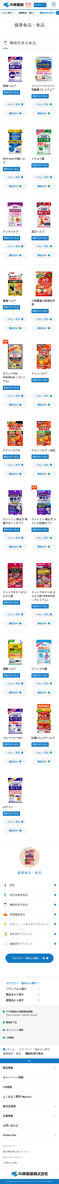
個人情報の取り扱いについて (16, 1151)
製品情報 (8, 1067)
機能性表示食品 (47, 13)
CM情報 (10, 1037)
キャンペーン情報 (14, 1030)
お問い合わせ (10, 1125)
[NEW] (15, 356)
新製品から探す (15, 1000)
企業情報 (8, 1115)
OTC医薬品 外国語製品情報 (22, 1013)
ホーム (11, 1049)
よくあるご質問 (17, 1096)
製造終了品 (11, 1022)
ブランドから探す (16, 988)
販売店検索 (9, 1106)
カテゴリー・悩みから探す (21, 983)
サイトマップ (9, 1146)
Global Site (9, 1135)
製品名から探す (15, 994)
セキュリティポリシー (13, 1157)
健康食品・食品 (26, 13)
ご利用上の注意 (10, 1163)
